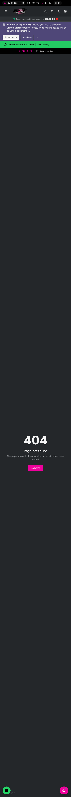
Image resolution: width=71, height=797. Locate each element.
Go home (35, 468)
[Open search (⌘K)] (46, 11)
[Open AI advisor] (64, 790)
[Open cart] (65, 11)
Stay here (27, 37)
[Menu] (6, 11)
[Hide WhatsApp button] (13, 792)
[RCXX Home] (20, 11)
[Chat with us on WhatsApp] (7, 790)
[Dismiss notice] (37, 37)
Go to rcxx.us (11, 37)
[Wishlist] (52, 11)
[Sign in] (59, 11)
